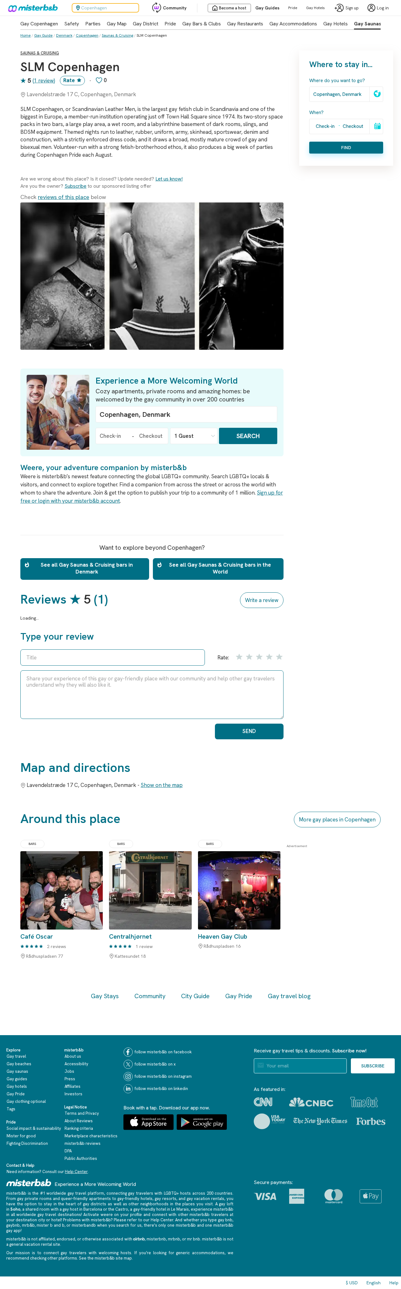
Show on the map (162, 785)
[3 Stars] (259, 656)
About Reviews (79, 1121)
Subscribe (75, 186)
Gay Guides (267, 8)
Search (248, 436)
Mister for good (21, 1136)
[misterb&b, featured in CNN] (263, 1102)
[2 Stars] (249, 656)
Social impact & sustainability (34, 1128)
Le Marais (180, 1209)
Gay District (145, 23)
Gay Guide (43, 35)
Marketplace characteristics (91, 1136)
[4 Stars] (268, 656)
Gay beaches (19, 1063)
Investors (73, 1094)
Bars (32, 844)
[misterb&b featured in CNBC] (311, 1102)
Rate (69, 80)
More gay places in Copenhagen (337, 819)
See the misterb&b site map (105, 1258)
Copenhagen (87, 35)
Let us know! (169, 179)
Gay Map (117, 23)
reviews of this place (63, 197)
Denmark (64, 35)
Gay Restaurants (245, 23)
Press (70, 1079)
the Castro (118, 1209)
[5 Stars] (278, 656)
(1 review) (44, 80)
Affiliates (73, 1086)
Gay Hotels (315, 7)
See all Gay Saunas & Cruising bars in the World (220, 568)
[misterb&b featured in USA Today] (269, 1121)
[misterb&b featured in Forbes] (371, 1121)
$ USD (352, 1283)
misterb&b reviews (83, 1143)
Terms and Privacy (82, 1113)
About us (73, 1056)
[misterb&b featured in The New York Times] (320, 1121)
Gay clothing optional (26, 1101)
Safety (71, 23)
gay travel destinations (59, 1214)
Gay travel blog (289, 996)
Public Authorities (81, 1158)
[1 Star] (239, 656)
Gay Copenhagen (39, 23)
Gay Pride (238, 996)
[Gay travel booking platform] (28, 1182)
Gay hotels (17, 1086)
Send (249, 731)
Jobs (69, 1071)
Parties (93, 23)
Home (25, 35)
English (374, 1283)
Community (174, 8)
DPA (68, 1151)
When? (316, 112)
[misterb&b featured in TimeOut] (364, 1102)
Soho (15, 1209)
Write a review (262, 600)
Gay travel (16, 1056)
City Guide (195, 996)
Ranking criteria (79, 1128)
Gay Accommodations (293, 23)
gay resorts (165, 1198)
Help (393, 1283)
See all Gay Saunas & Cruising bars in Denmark (87, 568)
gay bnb (225, 1220)
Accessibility (76, 1063)
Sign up (352, 8)
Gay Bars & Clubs (201, 23)
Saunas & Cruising (117, 35)
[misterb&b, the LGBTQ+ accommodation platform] (31, 8)
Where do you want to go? (337, 80)
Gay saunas (17, 1071)
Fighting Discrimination (27, 1143)
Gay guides (17, 1079)
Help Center (76, 1171)
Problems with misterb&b (87, 1220)
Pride (292, 7)
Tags (11, 1109)
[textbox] (186, 414)
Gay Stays (105, 996)
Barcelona (92, 1209)
